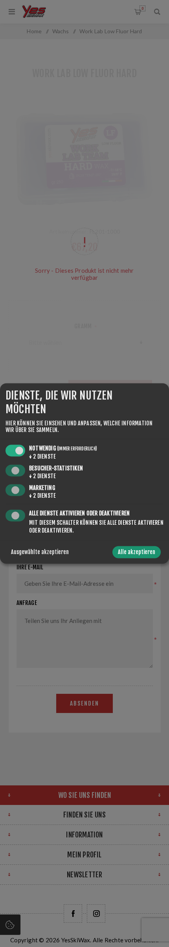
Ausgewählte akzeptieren (40, 552)
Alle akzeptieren (136, 552)
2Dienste (42, 456)
